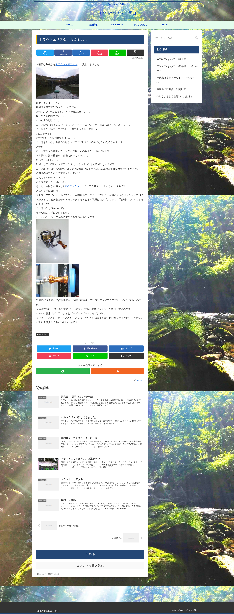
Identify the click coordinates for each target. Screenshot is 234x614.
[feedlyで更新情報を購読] (63, 371)
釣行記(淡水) (43, 334)
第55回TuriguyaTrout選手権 (171, 59)
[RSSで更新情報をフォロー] (117, 371)
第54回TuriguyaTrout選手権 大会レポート (178, 68)
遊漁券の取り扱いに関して (171, 89)
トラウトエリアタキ (66, 64)
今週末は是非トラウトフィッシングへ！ (176, 79)
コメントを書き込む (90, 565)
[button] (196, 37)
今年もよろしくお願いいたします (175, 96)
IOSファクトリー (74, 186)
